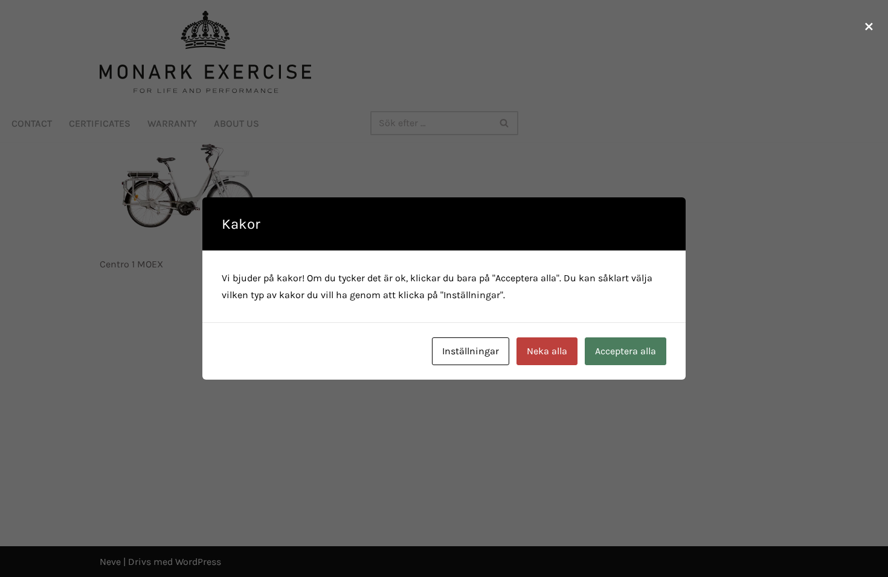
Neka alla (547, 351)
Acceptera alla (625, 351)
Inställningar (470, 351)
